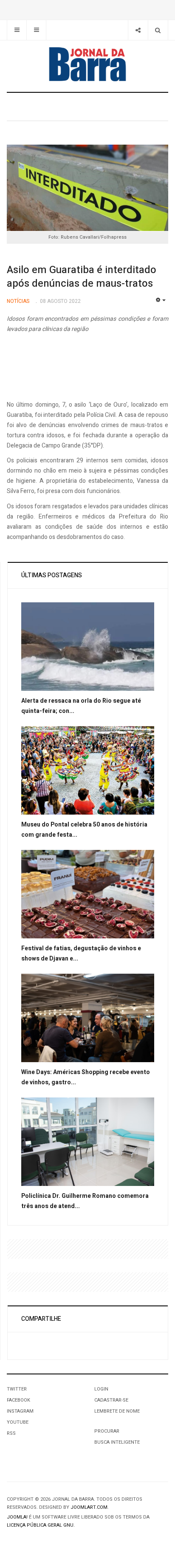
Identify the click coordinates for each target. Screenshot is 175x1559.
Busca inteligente (117, 1442)
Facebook (18, 1400)
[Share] (138, 30)
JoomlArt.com (89, 1507)
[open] (17, 30)
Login (101, 1389)
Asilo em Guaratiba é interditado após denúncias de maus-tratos (81, 276)
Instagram (20, 1411)
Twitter (17, 1389)
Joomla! (17, 1517)
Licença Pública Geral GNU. (41, 1525)
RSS (11, 1433)
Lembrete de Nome (117, 1411)
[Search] (158, 30)
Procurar (106, 1431)
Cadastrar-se (111, 1400)
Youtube (17, 1422)
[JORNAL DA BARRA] (87, 64)
